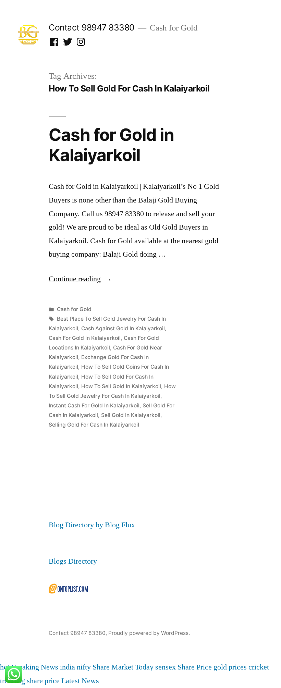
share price (43, 681)
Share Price (195, 667)
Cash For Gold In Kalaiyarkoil (85, 338)
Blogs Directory (73, 561)
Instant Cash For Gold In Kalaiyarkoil (94, 405)
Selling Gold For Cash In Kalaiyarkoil (94, 424)
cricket (258, 667)
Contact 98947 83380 (91, 27)
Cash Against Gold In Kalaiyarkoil (123, 328)
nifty (84, 667)
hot (5, 667)
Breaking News (34, 667)
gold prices (230, 667)
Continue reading (80, 279)
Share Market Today (123, 667)
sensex (165, 667)
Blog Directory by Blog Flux (92, 525)
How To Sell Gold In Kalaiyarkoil (121, 386)
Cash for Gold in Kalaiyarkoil (111, 144)
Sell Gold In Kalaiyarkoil (130, 415)
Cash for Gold (74, 309)
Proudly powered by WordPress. (149, 633)
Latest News (80, 681)
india (67, 667)
